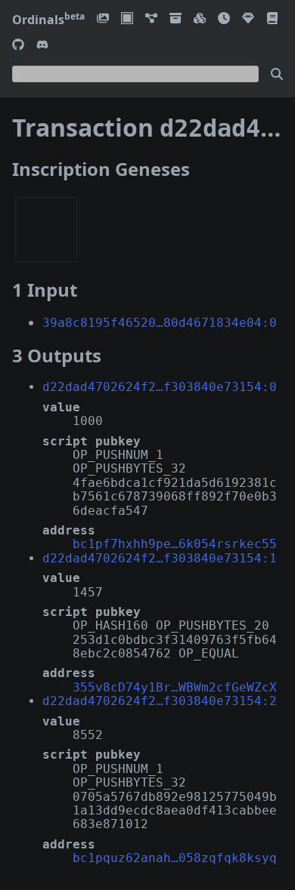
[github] (18, 45)
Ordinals (48, 19)
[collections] (151, 19)
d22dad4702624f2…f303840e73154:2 (159, 701)
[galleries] (175, 19)
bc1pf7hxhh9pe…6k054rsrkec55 (175, 544)
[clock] (224, 19)
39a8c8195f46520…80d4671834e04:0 (159, 323)
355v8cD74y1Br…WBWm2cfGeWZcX (175, 687)
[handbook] (272, 19)
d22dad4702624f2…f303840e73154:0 (159, 387)
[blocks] (200, 19)
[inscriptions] (103, 19)
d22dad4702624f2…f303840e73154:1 (159, 558)
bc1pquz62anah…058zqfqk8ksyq (175, 858)
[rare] (248, 19)
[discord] (42, 45)
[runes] (127, 19)
